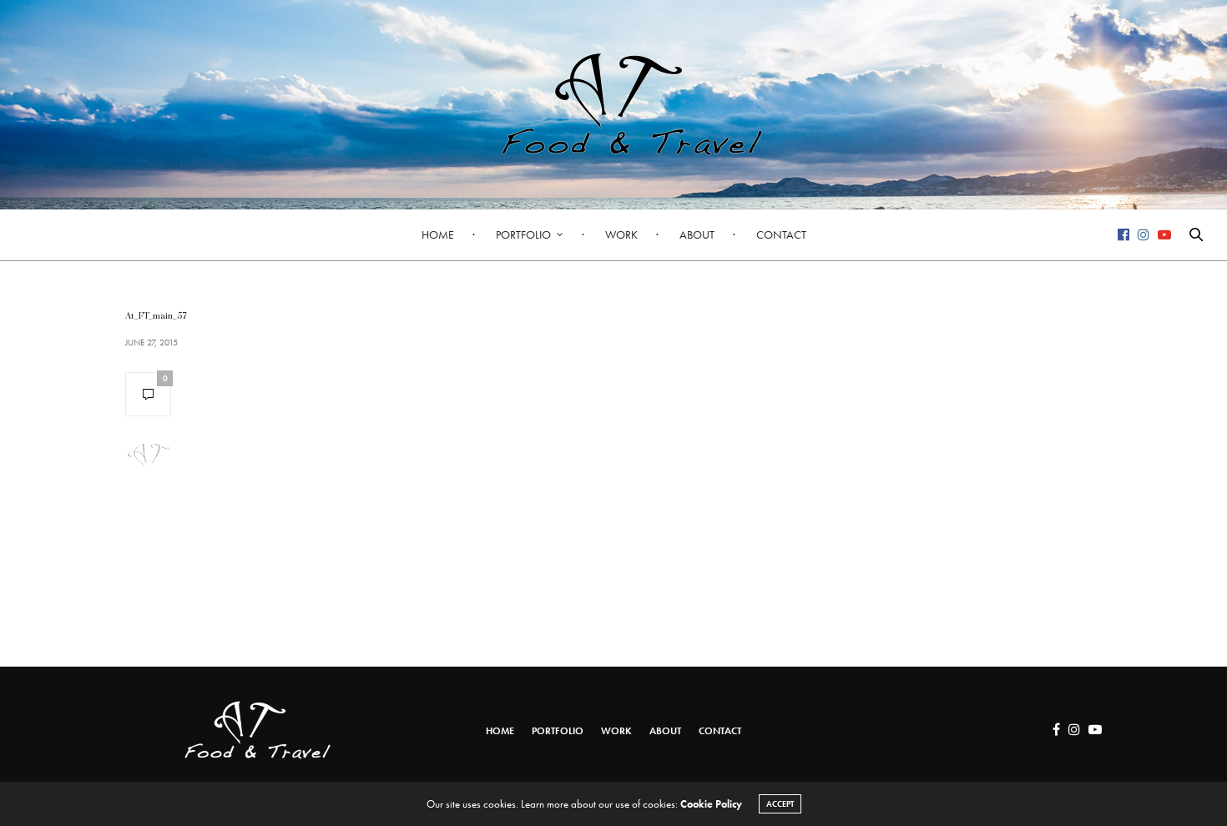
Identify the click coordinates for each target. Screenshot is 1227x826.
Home (438, 234)
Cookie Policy (711, 804)
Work (621, 234)
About (696, 234)
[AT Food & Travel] (613, 104)
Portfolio (523, 234)
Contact (781, 234)
